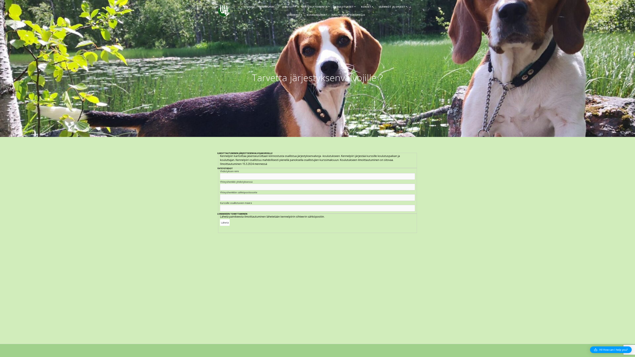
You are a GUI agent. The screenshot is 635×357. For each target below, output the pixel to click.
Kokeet (366, 6)
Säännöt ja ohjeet (392, 6)
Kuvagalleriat (317, 14)
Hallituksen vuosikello (348, 14)
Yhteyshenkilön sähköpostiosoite (238, 192)
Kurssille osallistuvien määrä (236, 203)
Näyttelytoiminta (314, 6)
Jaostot (288, 6)
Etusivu (249, 6)
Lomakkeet (294, 14)
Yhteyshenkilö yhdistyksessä (236, 181)
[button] (611, 349)
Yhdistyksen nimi (229, 171)
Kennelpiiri (267, 6)
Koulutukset (344, 6)
